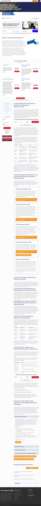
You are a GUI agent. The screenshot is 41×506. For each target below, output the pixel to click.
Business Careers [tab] (7, 110)
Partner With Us (16, 497)
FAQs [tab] (7, 112)
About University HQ (17, 491)
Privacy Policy (16, 499)
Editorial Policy (16, 494)
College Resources (31, 493)
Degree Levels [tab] (7, 106)
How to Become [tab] (7, 108)
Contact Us (16, 496)
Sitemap (15, 498)
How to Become (30, 491)
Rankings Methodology (17, 495)
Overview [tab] (7, 103)
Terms (15, 500)
